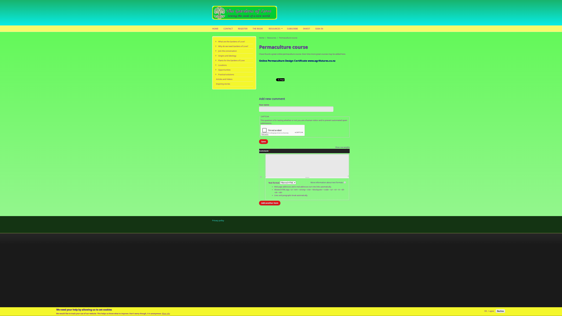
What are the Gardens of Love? (231, 41)
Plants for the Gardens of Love (231, 60)
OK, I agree (489, 311)
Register (242, 28)
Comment (264, 151)
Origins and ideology (227, 55)
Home (215, 28)
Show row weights (342, 147)
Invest (306, 28)
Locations (222, 65)
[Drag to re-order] (261, 177)
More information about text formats (327, 182)
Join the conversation (227, 51)
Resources (274, 28)
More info (166, 313)
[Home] (257, 13)
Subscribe (292, 28)
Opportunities (224, 69)
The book (258, 28)
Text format (274, 182)
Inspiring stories (223, 84)
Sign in (319, 28)
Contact (228, 28)
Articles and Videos (224, 79)
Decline (500, 311)
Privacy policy (218, 220)
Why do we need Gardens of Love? (233, 46)
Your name (264, 104)
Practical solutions (226, 74)
